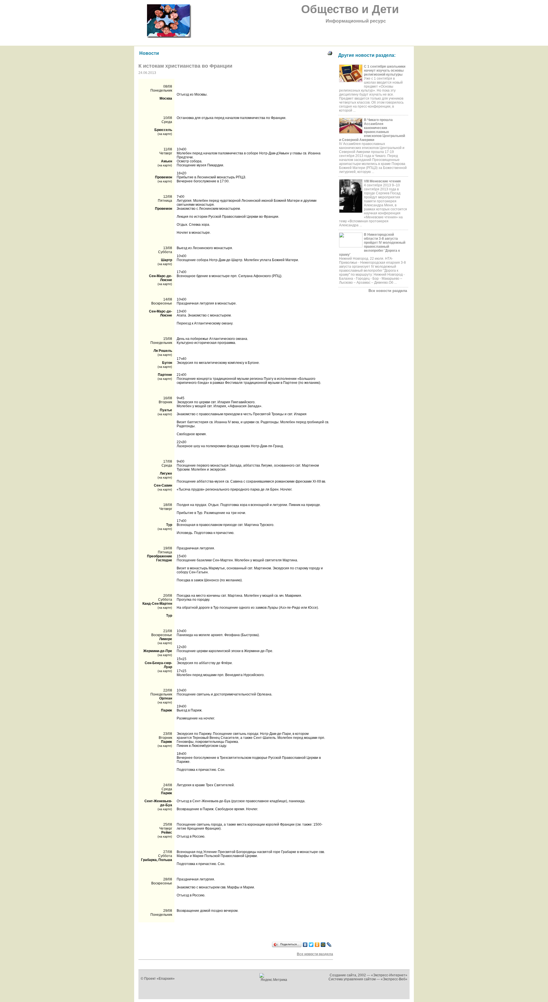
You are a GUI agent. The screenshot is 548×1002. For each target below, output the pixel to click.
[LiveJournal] (329, 944)
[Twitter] (311, 944)
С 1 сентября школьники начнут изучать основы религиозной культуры (384, 70)
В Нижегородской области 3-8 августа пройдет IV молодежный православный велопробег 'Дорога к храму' (372, 245)
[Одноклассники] (317, 944)
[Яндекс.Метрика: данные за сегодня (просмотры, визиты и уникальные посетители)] (274, 977)
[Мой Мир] (323, 944)
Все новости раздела (387, 291)
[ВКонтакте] (305, 944)
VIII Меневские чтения (382, 181)
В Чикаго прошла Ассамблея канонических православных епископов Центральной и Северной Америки (372, 130)
